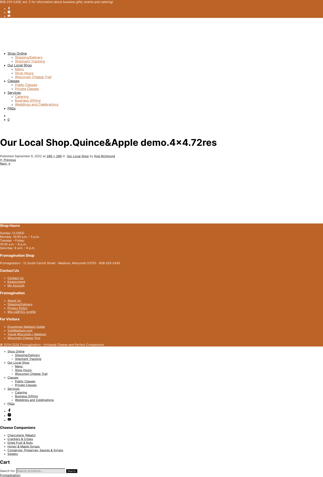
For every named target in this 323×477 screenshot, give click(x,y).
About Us (14, 300)
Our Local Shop (19, 65)
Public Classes (26, 85)
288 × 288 (54, 156)
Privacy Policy (17, 308)
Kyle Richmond (104, 156)
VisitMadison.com (20, 330)
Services (14, 93)
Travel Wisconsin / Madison (26, 334)
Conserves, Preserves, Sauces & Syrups (35, 450)
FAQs (11, 108)
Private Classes (27, 89)
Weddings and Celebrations (36, 104)
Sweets (12, 454)
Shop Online (17, 53)
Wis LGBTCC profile (21, 312)
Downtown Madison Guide (26, 327)
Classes (13, 81)
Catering (22, 97)
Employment (16, 282)
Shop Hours (24, 73)
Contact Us (15, 278)
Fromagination (10, 475)
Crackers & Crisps (20, 439)
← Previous (8, 160)
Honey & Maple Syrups (23, 446)
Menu (19, 69)
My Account (15, 285)
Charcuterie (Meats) (21, 435)
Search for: (8, 471)
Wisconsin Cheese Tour (23, 338)
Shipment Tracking (30, 61)
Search (71, 471)
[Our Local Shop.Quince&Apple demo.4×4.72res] (27, 218)
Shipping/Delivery (29, 57)
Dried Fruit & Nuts (20, 443)
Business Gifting (28, 100)
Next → (5, 163)
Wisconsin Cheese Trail (33, 77)
